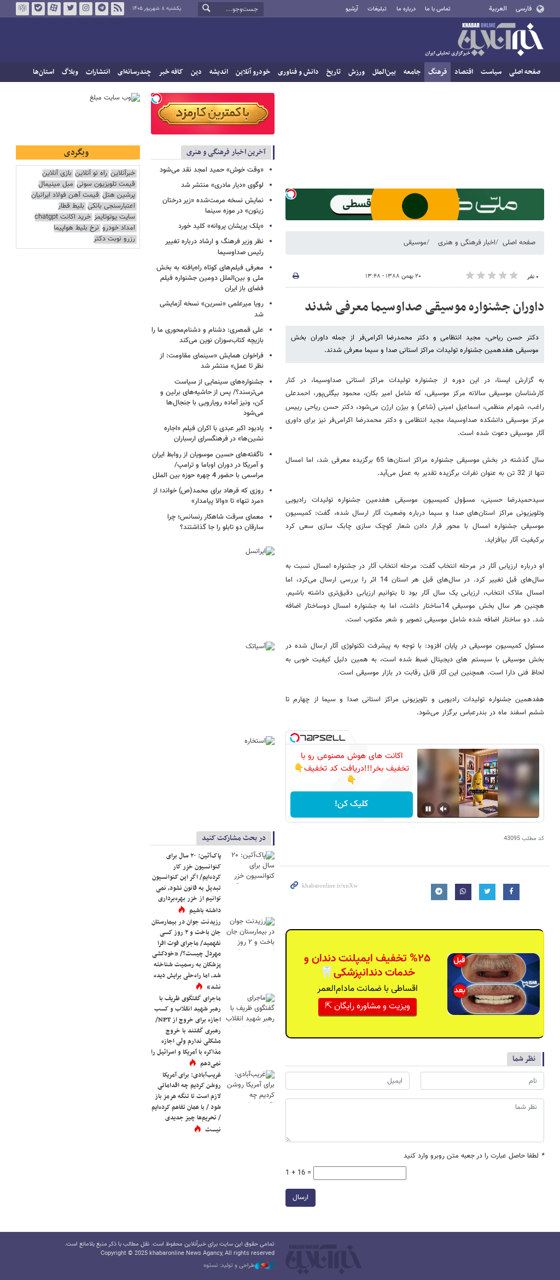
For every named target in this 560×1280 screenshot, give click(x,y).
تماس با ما (438, 9)
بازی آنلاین (57, 173)
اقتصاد (463, 72)
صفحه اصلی (524, 72)
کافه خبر (171, 72)
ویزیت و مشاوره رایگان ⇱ (367, 1006)
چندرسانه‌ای (134, 72)
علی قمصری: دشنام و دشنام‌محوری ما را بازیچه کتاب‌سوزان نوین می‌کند (207, 335)
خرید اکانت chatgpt (62, 217)
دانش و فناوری (298, 72)
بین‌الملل (384, 72)
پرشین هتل (118, 195)
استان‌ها (43, 72)
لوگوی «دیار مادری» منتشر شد (222, 185)
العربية (498, 9)
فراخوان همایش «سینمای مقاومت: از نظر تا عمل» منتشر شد (212, 361)
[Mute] (443, 808)
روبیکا (22, 8)
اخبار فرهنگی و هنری (466, 242)
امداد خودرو (118, 228)
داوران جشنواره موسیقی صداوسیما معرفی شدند (424, 307)
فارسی (524, 9)
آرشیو (352, 9)
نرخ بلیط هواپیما (76, 228)
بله (38, 8)
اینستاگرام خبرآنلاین (85, 8)
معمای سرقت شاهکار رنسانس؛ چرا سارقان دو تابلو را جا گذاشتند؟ (215, 522)
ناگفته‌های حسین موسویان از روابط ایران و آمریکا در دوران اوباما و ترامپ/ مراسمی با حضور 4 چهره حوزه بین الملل (208, 465)
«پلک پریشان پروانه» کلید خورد (221, 226)
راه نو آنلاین (91, 173)
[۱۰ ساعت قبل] (250, 933)
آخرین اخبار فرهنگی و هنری (226, 152)
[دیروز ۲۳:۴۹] (250, 1086)
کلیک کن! (351, 804)
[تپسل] (290, 194)
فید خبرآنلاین (117, 8)
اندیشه (218, 72)
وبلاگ (70, 72)
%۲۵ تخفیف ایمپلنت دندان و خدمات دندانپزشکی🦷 (367, 966)
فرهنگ (437, 72)
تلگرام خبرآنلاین (101, 8)
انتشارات (98, 72)
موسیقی (415, 242)
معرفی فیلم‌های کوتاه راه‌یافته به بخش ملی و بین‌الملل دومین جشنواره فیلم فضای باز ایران (210, 278)
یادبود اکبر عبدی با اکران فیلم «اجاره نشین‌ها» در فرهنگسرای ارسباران (214, 433)
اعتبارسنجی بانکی (111, 206)
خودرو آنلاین (253, 72)
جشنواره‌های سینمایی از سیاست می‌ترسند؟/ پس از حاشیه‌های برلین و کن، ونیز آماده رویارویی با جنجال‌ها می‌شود (212, 398)
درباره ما (406, 9)
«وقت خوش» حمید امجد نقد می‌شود (212, 170)
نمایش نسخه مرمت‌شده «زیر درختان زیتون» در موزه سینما (213, 205)
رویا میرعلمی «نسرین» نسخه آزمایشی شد (212, 309)
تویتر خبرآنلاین (70, 8)
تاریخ (333, 72)
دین (196, 72)
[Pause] (428, 808)
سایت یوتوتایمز (114, 217)
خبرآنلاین (484, 40)
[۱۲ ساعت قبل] (250, 867)
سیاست (491, 72)
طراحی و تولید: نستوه (229, 1265)
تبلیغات (377, 9)
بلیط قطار (71, 206)
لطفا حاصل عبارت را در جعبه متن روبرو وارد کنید (474, 1156)
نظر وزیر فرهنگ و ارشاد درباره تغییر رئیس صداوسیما (214, 246)
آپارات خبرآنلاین (54, 8)
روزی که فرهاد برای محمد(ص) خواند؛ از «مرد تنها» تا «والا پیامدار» (208, 496)
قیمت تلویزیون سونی (106, 184)
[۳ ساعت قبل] (250, 1010)
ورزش (356, 72)
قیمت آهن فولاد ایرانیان (65, 195)
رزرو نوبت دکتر (114, 239)
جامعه (412, 72)
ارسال (300, 1197)
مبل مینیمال (55, 184)
